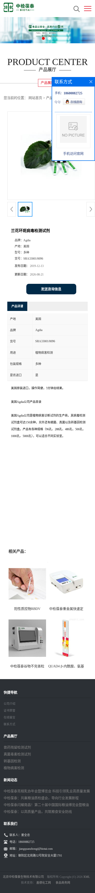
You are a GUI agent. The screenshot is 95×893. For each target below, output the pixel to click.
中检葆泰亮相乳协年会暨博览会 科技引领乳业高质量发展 (47, 791)
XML (86, 877)
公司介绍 (9, 704)
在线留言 (9, 717)
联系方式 (9, 724)
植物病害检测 (14, 768)
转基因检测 (12, 761)
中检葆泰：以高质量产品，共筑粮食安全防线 (38, 812)
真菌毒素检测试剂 (17, 754)
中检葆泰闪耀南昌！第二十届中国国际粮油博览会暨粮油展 (46, 805)
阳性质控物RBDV (27, 609)
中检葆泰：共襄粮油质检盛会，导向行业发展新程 (41, 798)
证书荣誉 (9, 710)
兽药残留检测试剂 (17, 747)
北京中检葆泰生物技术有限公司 (23, 877)
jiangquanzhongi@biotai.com (36, 848)
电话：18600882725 (22, 842)
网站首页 (35, 98)
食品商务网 (63, 882)
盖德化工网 (43, 882)
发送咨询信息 (51, 289)
